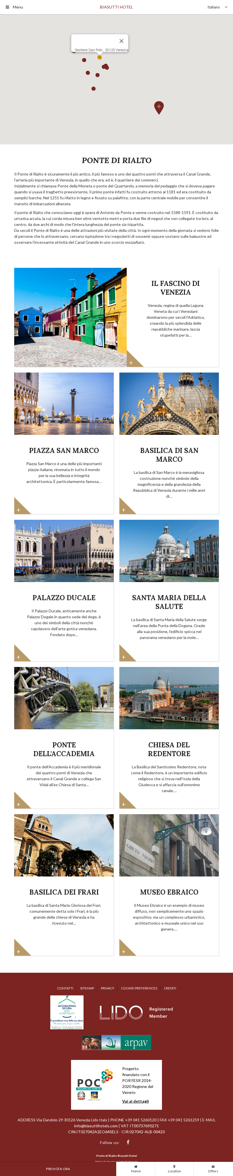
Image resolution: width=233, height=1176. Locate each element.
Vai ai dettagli (135, 1101)
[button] (159, 107)
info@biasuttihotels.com (96, 1125)
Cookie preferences (139, 988)
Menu (17, 7)
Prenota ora (58, 1169)
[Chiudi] (121, 41)
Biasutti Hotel (116, 7)
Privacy (107, 988)
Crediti (170, 988)
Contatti (65, 988)
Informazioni (135, 358)
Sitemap (87, 988)
